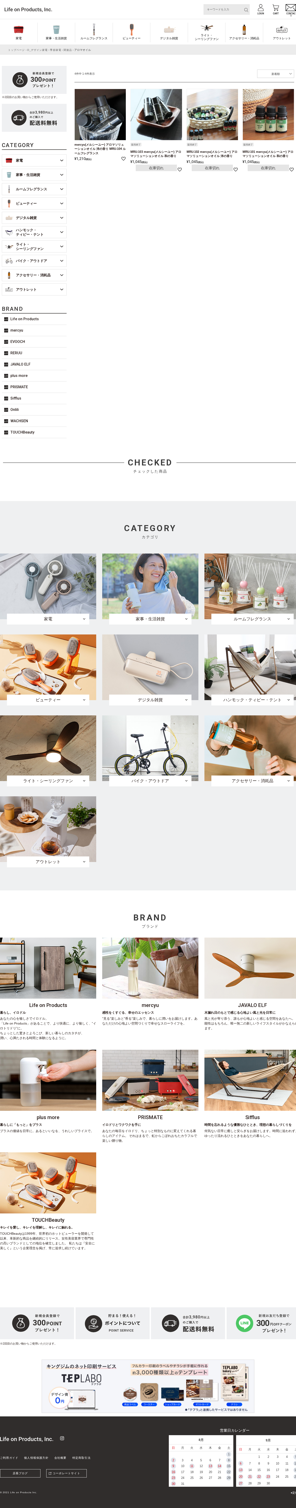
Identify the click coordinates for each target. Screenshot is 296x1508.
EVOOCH (17, 341)
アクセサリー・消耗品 (244, 38)
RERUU (16, 353)
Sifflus (15, 398)
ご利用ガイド (9, 1457)
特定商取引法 (81, 1457)
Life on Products (24, 319)
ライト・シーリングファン (207, 37)
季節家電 (55, 50)
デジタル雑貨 (169, 38)
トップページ (16, 50)
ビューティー (132, 38)
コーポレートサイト (66, 1473)
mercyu (16, 330)
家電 (19, 38)
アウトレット (26, 289)
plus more (19, 375)
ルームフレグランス (94, 38)
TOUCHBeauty (22, 432)
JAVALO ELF (20, 364)
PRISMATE (19, 387)
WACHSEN (19, 421)
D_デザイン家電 (37, 50)
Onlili (14, 409)
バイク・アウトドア (31, 261)
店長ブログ (20, 1473)
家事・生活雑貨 (56, 38)
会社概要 (60, 1457)
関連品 (68, 50)
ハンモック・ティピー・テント (30, 232)
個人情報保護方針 (36, 1457)
